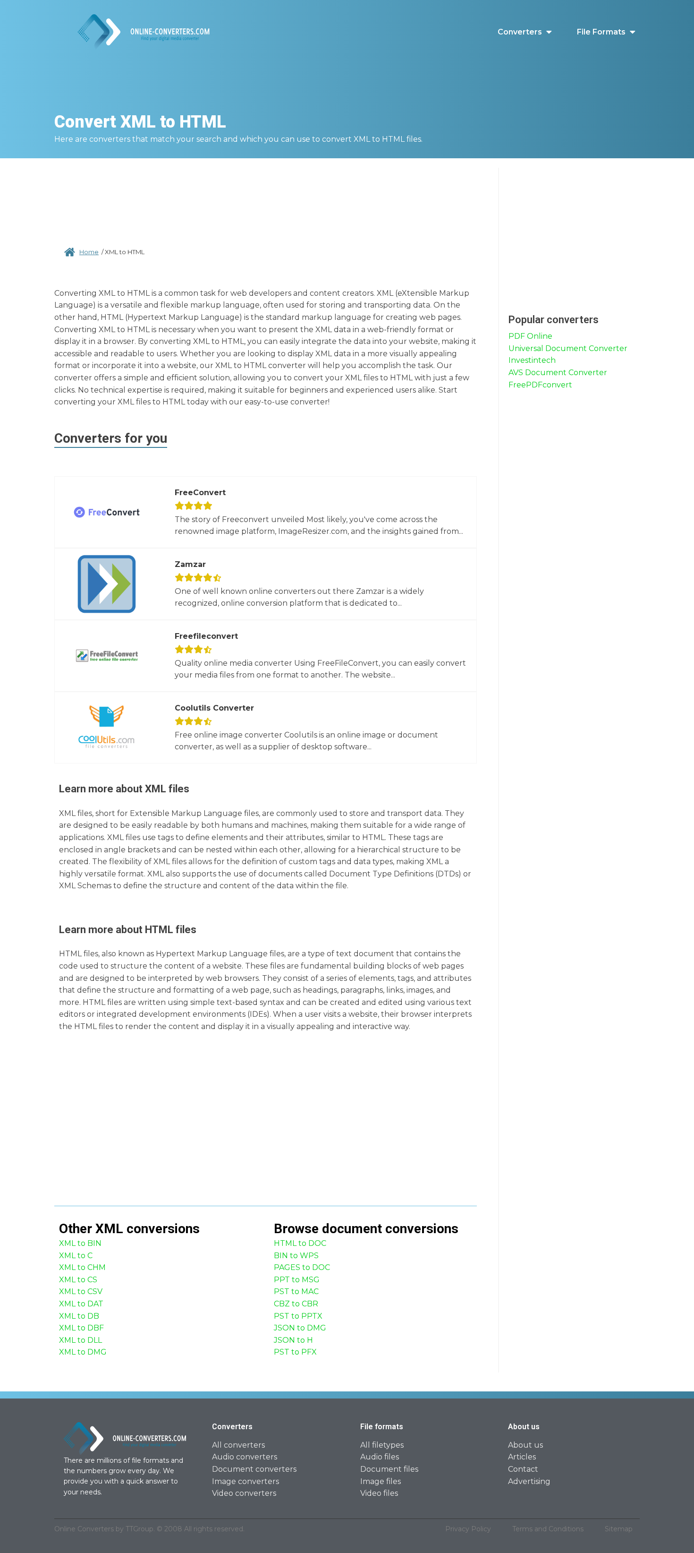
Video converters (244, 1493)
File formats (601, 31)
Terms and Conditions (548, 1529)
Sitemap (619, 1529)
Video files (379, 1493)
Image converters (245, 1481)
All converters (238, 1445)
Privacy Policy (468, 1529)
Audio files (379, 1456)
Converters (520, 31)
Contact (523, 1469)
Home (89, 252)
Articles (522, 1456)
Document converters (254, 1469)
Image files (380, 1481)
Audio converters (244, 1456)
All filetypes (382, 1445)
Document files (389, 1469)
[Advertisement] (266, 198)
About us (525, 1445)
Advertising (529, 1481)
